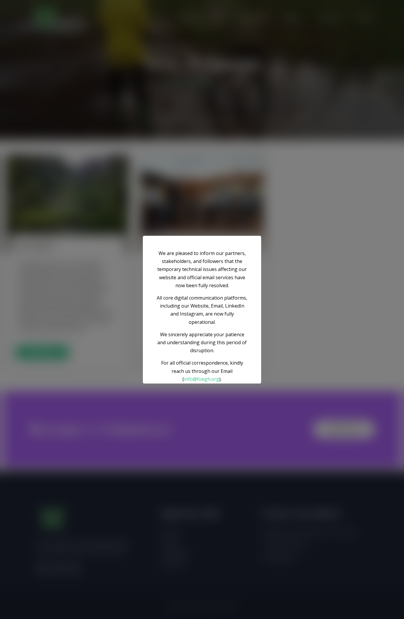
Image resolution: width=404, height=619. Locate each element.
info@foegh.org (201, 379)
